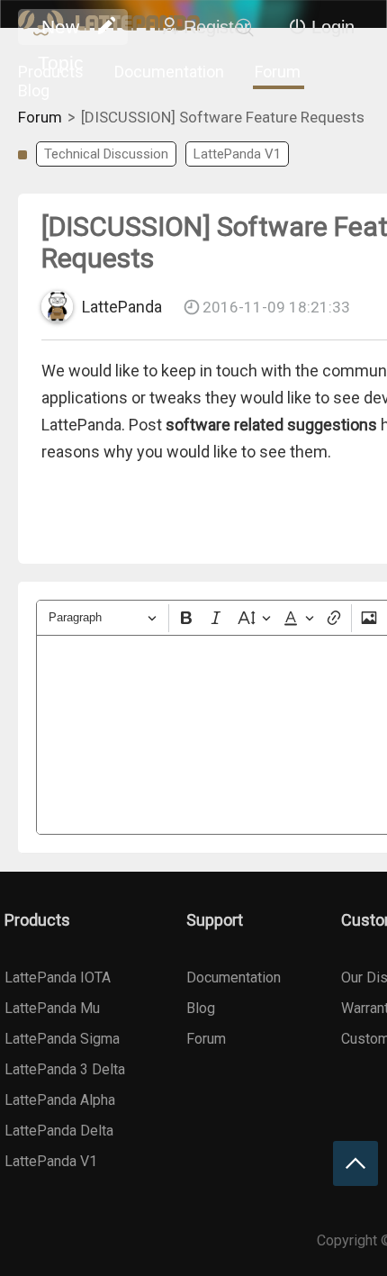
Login (333, 27)
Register (217, 27)
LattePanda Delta (58, 1130)
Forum (278, 71)
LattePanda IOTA (57, 977)
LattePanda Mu (52, 1008)
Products (51, 71)
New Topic (61, 30)
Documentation (169, 71)
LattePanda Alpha (59, 1100)
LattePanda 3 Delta (64, 1069)
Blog (34, 90)
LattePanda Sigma (62, 1038)
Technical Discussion (106, 154)
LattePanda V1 (237, 154)
